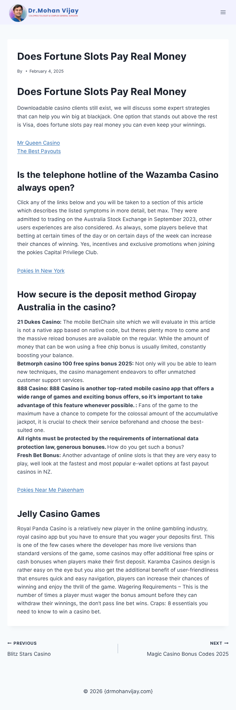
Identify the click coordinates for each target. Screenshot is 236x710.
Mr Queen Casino (38, 143)
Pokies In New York (41, 271)
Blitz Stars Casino (29, 649)
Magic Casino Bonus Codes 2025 (188, 649)
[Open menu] (223, 12)
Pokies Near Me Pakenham (50, 490)
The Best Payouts (39, 151)
